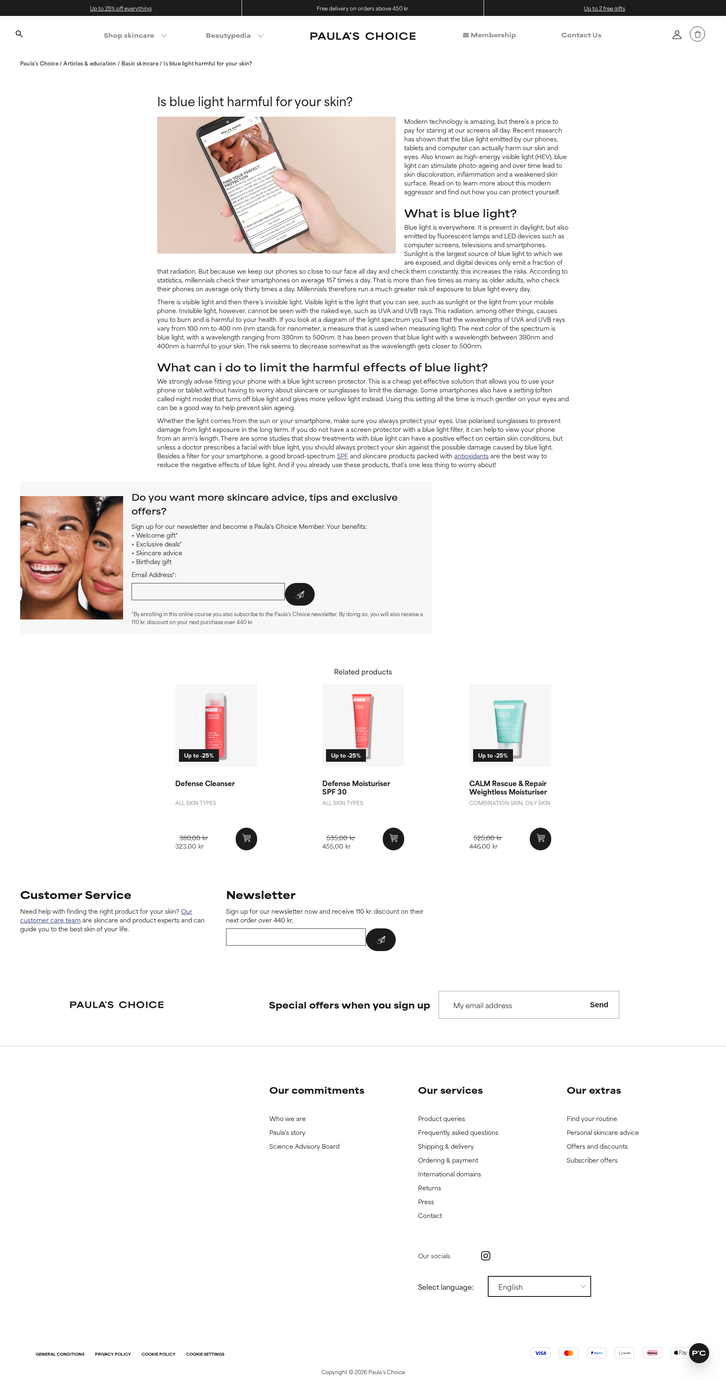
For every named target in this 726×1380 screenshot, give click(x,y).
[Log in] (677, 34)
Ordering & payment (448, 1160)
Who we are (287, 1119)
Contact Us (581, 34)
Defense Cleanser (205, 782)
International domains (449, 1174)
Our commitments (316, 1090)
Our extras (594, 1090)
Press (426, 1202)
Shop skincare (129, 35)
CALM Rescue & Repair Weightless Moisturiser (508, 786)
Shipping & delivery (446, 1146)
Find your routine (592, 1119)
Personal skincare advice (603, 1132)
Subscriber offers (592, 1160)
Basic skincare (140, 63)
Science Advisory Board (304, 1146)
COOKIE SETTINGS (205, 1354)
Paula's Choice (40, 63)
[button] (699, 1353)
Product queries (441, 1119)
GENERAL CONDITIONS (60, 1354)
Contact (430, 1216)
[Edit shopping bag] (697, 34)
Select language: (445, 1286)
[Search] (19, 34)
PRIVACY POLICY (113, 1354)
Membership (492, 34)
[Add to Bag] (246, 839)
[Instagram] (485, 1255)
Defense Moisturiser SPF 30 (356, 786)
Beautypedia (228, 35)
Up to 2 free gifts (604, 8)
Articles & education (90, 63)
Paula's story (287, 1132)
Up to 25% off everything (121, 8)
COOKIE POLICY (159, 1354)
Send (599, 1005)
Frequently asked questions (458, 1132)
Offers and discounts (597, 1146)
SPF (342, 455)
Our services (450, 1090)
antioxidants (471, 455)
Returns (429, 1188)
